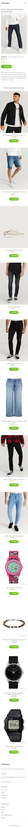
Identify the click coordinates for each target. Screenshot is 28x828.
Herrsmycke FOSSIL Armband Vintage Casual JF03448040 (14, 640)
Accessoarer (4, 790)
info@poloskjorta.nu (6, 781)
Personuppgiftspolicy (6, 815)
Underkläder (4, 795)
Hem (2, 14)
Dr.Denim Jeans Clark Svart (14, 363)
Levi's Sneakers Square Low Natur (14, 250)
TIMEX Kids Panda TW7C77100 (14, 588)
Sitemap (3, 817)
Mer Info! (6, 66)
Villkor (2, 812)
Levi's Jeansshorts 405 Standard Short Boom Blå (14, 192)
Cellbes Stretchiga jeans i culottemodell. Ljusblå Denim (14, 421)
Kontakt (3, 809)
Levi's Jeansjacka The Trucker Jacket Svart (14, 135)
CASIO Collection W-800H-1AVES (14, 746)
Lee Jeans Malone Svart (14, 307)
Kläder (15, 57)
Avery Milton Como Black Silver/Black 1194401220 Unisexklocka (14, 693)
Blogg (2, 807)
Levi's (18, 57)
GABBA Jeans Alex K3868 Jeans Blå (14, 536)
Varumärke (10, 57)
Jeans (22, 57)
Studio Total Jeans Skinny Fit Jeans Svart (14, 479)
